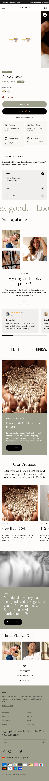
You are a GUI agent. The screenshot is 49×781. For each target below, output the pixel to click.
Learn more (14, 448)
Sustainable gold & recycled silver (32, 2)
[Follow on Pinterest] (15, 751)
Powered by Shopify (19, 774)
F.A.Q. (29, 713)
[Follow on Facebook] (3, 751)
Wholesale (6, 720)
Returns (30, 720)
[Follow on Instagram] (9, 751)
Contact (5, 724)
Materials (5, 713)
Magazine (5, 716)
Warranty (30, 724)
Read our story (13, 622)
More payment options (24, 117)
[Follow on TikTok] (21, 751)
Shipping (30, 716)
